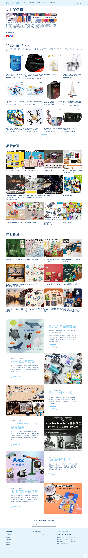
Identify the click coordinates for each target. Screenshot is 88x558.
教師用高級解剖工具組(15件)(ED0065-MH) (70, 129)
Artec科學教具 (59, 460)
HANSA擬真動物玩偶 (70, 284)
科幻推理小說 (48, 196)
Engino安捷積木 (30, 222)
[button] (26, 2)
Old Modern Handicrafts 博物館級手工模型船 (15, 285)
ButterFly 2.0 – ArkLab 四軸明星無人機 (15, 102)
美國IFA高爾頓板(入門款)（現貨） (53, 74)
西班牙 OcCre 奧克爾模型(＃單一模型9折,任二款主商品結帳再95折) (15, 197)
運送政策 (8, 542)
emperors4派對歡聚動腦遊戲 (53, 310)
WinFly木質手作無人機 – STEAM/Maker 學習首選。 (32, 129)
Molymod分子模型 (12, 171)
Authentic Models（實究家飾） (15, 310)
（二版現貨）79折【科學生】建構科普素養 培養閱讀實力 (15, 75)
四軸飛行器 (48, 171)
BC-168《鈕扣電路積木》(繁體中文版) (34, 102)
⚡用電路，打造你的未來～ (15, 223)
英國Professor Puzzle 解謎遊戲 (72, 260)
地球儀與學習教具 (24, 491)
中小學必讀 (67, 222)
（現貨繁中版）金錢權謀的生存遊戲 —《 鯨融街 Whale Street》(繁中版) (34, 75)
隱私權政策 (8, 539)
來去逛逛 (53, 346)
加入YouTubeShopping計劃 (37, 534)
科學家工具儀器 (22, 361)
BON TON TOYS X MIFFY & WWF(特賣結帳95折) (72, 310)
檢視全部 (44, 136)
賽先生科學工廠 (60, 393)
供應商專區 (34, 537)
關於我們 (8, 544)
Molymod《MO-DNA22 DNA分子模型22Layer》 (53, 129)
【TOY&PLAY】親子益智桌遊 (34, 310)
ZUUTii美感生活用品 (51, 284)
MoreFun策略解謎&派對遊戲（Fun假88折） (72, 172)
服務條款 (8, 537)
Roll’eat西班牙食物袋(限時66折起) (53, 260)
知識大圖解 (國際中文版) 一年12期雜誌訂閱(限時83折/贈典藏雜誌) (15, 129)
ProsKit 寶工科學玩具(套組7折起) (52, 223)
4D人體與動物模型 (31, 171)
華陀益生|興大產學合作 (14, 259)
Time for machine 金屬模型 (24, 425)
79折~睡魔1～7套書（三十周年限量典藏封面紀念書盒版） (53, 102)
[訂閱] (54, 525)
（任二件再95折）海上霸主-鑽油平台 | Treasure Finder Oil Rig (72, 75)
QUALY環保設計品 (62, 326)
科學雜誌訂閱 (67, 196)
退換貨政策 (8, 534)
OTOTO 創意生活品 (32, 284)
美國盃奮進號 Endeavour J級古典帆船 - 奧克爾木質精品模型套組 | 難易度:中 (72, 103)
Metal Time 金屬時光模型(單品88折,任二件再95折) (34, 196)
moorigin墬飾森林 (31, 259)
